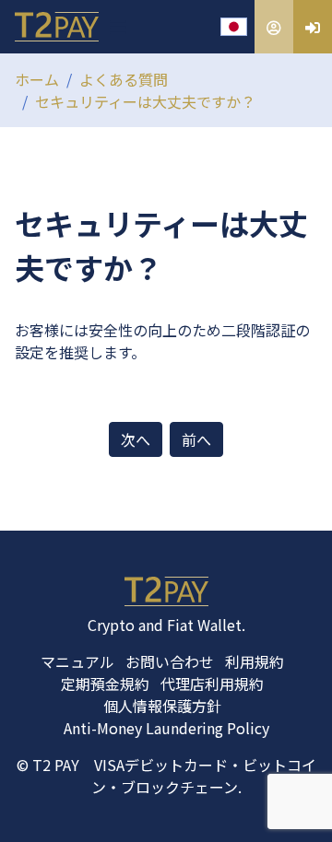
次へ (135, 439)
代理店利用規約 (212, 683)
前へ (196, 439)
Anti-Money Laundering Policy (166, 728)
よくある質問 (123, 79)
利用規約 (254, 661)
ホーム (37, 79)
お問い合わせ (169, 661)
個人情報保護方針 (162, 706)
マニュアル (77, 661)
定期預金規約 (105, 683)
